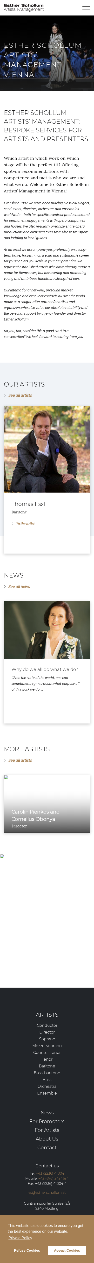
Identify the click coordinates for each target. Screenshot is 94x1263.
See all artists (20, 395)
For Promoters (47, 1121)
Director (47, 1032)
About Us (47, 1139)
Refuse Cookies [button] (27, 1250)
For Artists (47, 1130)
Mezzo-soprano (47, 1045)
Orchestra (47, 1086)
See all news (19, 586)
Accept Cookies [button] (67, 1250)
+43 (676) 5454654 (49, 918)
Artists (47, 1014)
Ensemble (47, 1093)
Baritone (47, 1066)
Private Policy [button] (20, 1238)
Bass (47, 1079)
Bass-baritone (47, 1073)
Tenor (47, 1059)
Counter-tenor (47, 1052)
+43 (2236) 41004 (40, 910)
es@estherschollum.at (39, 937)
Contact (47, 1147)
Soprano (47, 1039)
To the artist (25, 523)
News (47, 1113)
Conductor (47, 1025)
